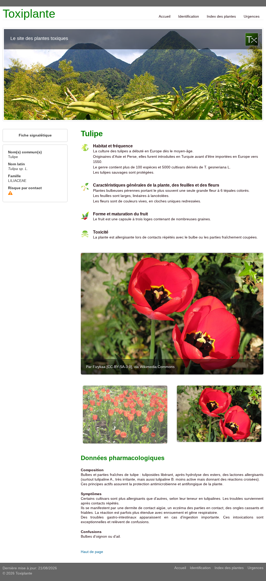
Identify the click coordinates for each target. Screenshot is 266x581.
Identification (188, 16)
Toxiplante (29, 13)
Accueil (164, 16)
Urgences (252, 16)
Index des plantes (221, 16)
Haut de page (92, 552)
